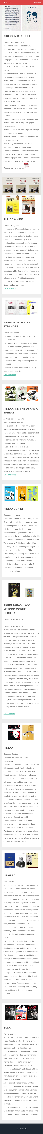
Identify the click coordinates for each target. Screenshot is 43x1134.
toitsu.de (6, 2)
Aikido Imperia (9, 714)
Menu (38, 2)
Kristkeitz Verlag (10, 288)
